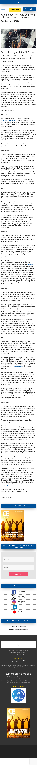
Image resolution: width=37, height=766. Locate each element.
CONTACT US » (18, 659)
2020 (10, 489)
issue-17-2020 (23, 491)
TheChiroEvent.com (7, 486)
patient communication (9, 121)
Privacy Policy (12, 661)
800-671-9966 (20, 655)
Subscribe (29, 9)
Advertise (15, 10)
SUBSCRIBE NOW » (18, 686)
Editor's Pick (14, 491)
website (30, 265)
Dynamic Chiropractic (18, 626)
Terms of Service (23, 661)
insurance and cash (16, 367)
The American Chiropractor (18, 630)
